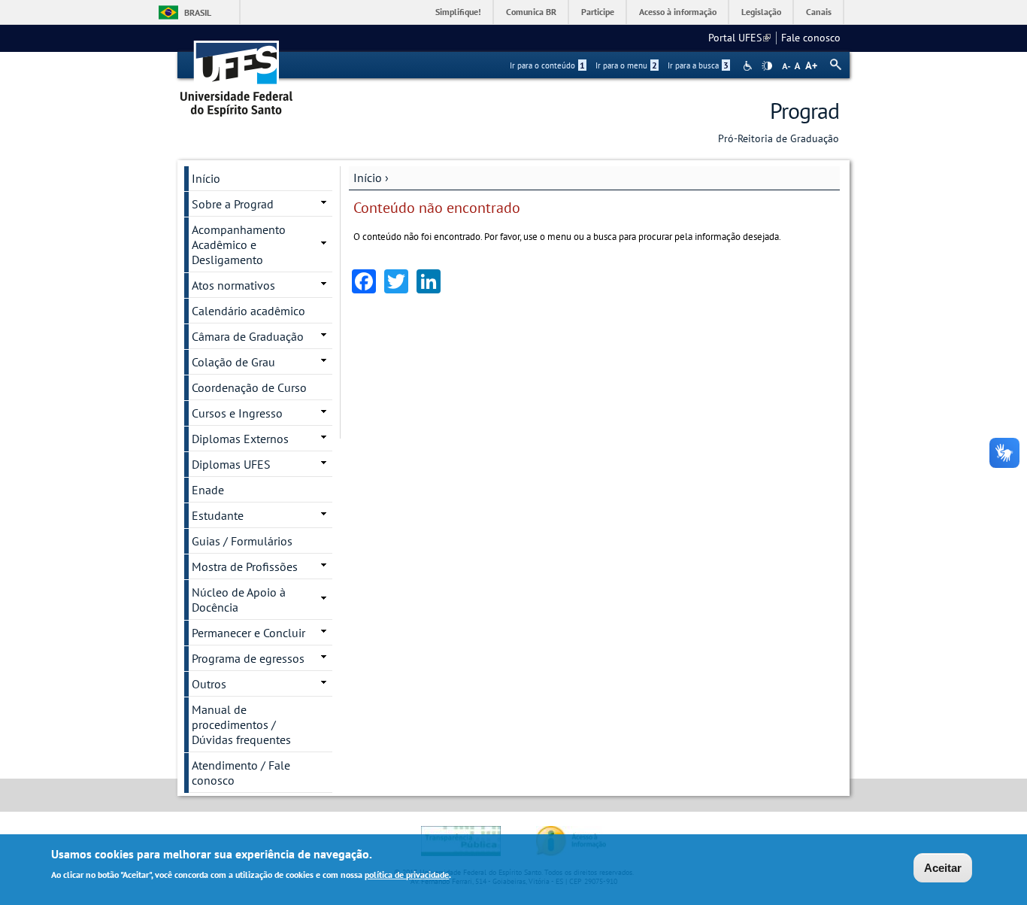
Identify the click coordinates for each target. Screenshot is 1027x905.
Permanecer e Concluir (248, 632)
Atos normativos (233, 285)
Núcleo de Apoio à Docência (239, 600)
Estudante (218, 515)
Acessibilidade (749, 66)
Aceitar (943, 867)
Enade (208, 489)
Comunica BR (531, 11)
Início (367, 177)
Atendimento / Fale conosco (241, 773)
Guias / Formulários (242, 540)
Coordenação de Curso (249, 387)
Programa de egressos (248, 658)
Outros (209, 683)
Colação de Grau (233, 361)
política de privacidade (407, 873)
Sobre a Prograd (233, 203)
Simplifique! (458, 11)
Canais (819, 11)
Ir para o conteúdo (547, 65)
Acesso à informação (677, 11)
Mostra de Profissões (245, 566)
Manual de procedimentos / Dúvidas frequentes (241, 724)
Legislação (761, 11)
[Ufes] (236, 73)
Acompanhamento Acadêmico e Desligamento (239, 244)
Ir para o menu (626, 65)
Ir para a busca (698, 65)
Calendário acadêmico (248, 310)
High (767, 66)
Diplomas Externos (240, 438)
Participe (597, 11)
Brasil (197, 12)
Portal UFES (739, 37)
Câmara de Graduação (248, 336)
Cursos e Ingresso (237, 413)
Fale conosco (811, 37)
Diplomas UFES (231, 464)
